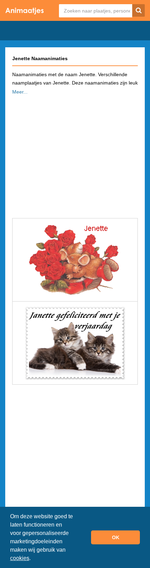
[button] (33, 559)
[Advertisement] (75, 154)
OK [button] (115, 537)
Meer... (20, 92)
